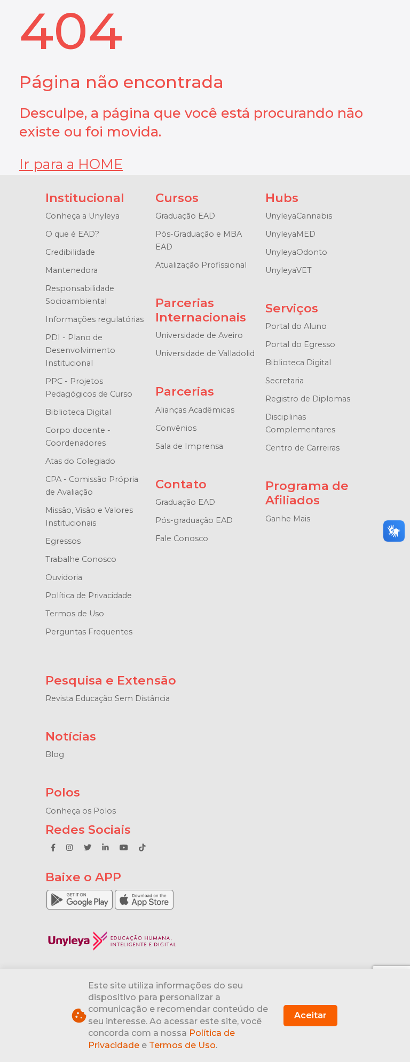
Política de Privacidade (88, 595)
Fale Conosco (181, 538)
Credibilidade (70, 252)
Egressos (63, 541)
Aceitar (310, 1015)
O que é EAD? (72, 234)
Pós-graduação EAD (194, 520)
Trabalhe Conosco (80, 559)
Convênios (175, 428)
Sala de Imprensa (189, 446)
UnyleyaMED (290, 234)
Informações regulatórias (94, 319)
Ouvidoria (63, 577)
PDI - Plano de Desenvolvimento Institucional (80, 350)
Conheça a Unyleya (82, 216)
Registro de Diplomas (307, 399)
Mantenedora (71, 270)
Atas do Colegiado (80, 461)
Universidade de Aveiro (199, 335)
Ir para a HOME (71, 164)
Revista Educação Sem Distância (107, 698)
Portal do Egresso (300, 344)
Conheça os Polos (80, 811)
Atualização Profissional (201, 265)
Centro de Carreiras (302, 448)
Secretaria (284, 380)
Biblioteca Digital (78, 412)
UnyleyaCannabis (298, 216)
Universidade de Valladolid (205, 353)
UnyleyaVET (288, 270)
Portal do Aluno (296, 326)
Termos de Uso (74, 613)
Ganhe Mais (287, 519)
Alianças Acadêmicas (194, 410)
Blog (54, 754)
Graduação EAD (185, 216)
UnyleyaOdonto (296, 252)
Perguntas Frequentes (88, 632)
